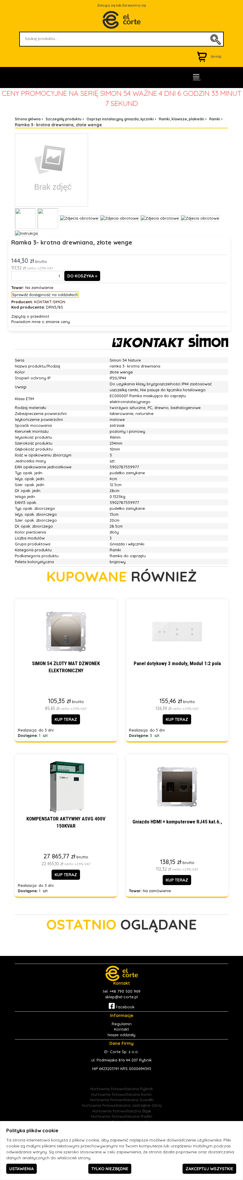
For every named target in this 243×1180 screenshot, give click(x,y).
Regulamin (122, 1023)
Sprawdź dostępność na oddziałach (45, 294)
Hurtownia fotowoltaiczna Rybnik (121, 1088)
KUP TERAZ (66, 719)
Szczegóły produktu (63, 119)
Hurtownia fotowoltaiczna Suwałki (122, 1099)
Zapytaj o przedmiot (30, 316)
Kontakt (121, 1029)
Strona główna (28, 119)
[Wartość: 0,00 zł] (203, 56)
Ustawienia (21, 1168)
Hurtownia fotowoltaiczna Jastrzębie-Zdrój (122, 1105)
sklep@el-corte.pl (121, 996)
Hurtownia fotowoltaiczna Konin (121, 1094)
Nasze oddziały (121, 1034)
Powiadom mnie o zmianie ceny (40, 321)
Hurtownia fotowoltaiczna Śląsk (121, 1111)
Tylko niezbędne (109, 1168)
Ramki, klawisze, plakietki (181, 119)
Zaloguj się (106, 5)
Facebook (125, 1007)
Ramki (214, 119)
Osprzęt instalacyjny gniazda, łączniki (120, 119)
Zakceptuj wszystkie (209, 1168)
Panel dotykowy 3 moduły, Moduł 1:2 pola (177, 663)
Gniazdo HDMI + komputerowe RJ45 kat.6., (177, 822)
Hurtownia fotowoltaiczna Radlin (121, 1116)
